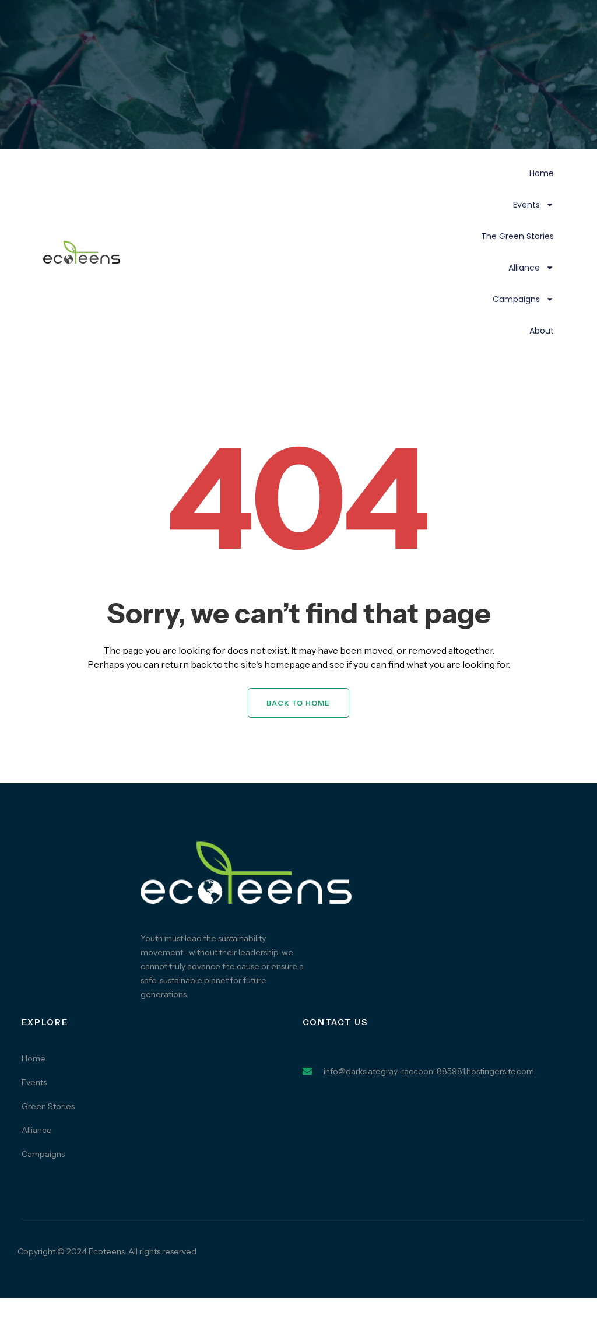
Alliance (524, 267)
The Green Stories (517, 236)
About (541, 330)
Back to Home (298, 703)
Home (541, 173)
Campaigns (516, 299)
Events (526, 205)
